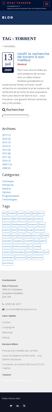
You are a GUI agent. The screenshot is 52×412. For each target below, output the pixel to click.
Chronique (8, 181)
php (36, 241)
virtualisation (8, 257)
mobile (45, 235)
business (38, 219)
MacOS (41, 213)
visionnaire (20, 257)
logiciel (27, 235)
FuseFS (21, 213)
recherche (7, 246)
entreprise (32, 224)
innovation (39, 230)
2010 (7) (6, 160)
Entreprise (8, 184)
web (29, 257)
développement (19, 224)
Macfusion (7, 219)
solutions (7, 252)
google (30, 230)
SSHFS (23, 219)
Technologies (9, 199)
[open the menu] (46, 3)
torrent (29, 252)
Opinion (6, 192)
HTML (28, 213)
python (43, 241)
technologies (18, 252)
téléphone (38, 252)
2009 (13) (7, 164)
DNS (4, 213)
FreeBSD (12, 213)
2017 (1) (6, 135)
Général (22, 64)
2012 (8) (6, 153)
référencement (20, 246)
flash (14, 230)
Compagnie (8, 327)
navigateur (18, 241)
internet (6, 235)
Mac (34, 213)
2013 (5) (6, 149)
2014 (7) (6, 146)
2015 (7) (6, 142)
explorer (6, 230)
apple (29, 219)
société (37, 246)
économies (7, 263)
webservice (38, 257)
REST (16, 219)
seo (30, 246)
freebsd (21, 230)
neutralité (29, 241)
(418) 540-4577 (13, 304)
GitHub (6, 337)
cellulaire (7, 224)
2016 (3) (6, 138)
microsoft (36, 235)
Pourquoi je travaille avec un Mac (20, 350)
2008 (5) (6, 168)
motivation (7, 241)
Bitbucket (7, 332)
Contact (6, 322)
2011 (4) (6, 157)
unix (47, 252)
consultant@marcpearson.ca (21, 309)
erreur (42, 224)
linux (20, 235)
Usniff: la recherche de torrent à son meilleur (33, 56)
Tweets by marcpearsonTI (16, 380)
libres (14, 235)
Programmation (10, 195)
